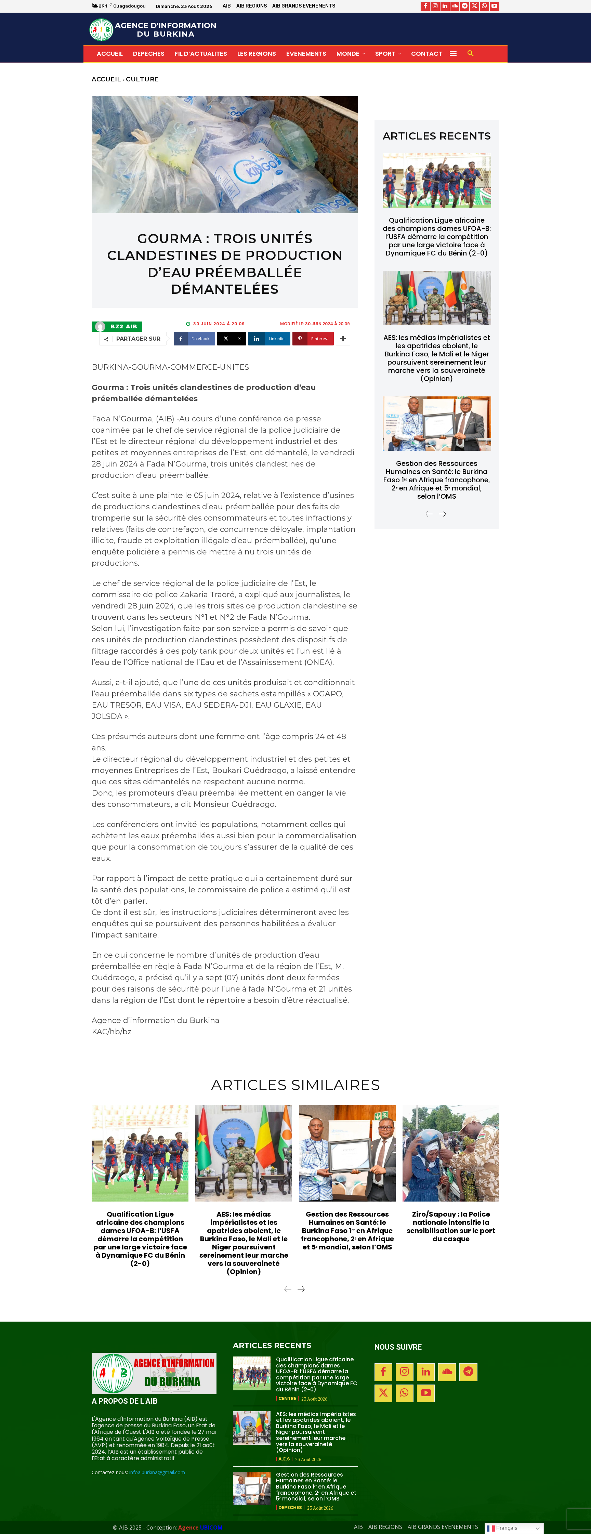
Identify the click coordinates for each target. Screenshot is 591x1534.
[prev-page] (429, 514)
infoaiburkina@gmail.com (157, 1472)
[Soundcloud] (455, 6)
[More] (343, 338)
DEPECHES (290, 1507)
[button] (470, 53)
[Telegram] (465, 6)
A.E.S (284, 1459)
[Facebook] (425, 6)
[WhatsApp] (484, 6)
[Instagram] (435, 6)
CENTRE (287, 1398)
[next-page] (442, 514)
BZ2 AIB (123, 326)
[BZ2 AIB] (102, 327)
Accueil (106, 79)
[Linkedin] (445, 6)
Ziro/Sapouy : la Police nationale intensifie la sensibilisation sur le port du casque (451, 1226)
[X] (475, 6)
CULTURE (142, 79)
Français (506, 1528)
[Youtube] (494, 6)
